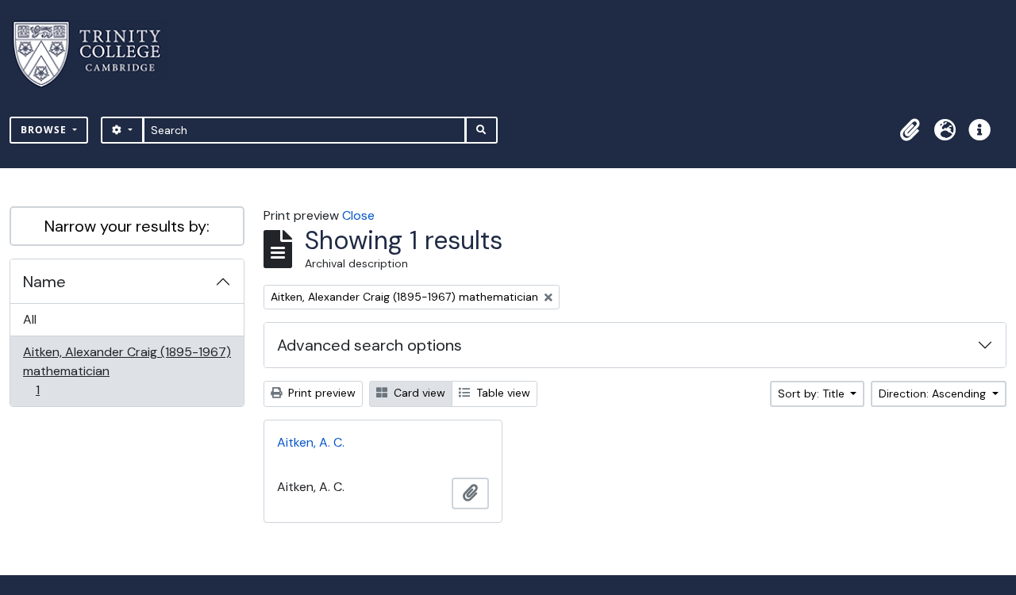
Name (44, 281)
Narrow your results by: (127, 226)
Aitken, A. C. (310, 442)
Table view (501, 393)
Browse (45, 129)
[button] (909, 130)
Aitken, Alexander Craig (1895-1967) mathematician (126, 370)
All (30, 319)
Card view (418, 393)
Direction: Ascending (934, 393)
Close (358, 215)
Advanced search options (369, 345)
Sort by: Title (813, 393)
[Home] (96, 54)
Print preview (320, 393)
